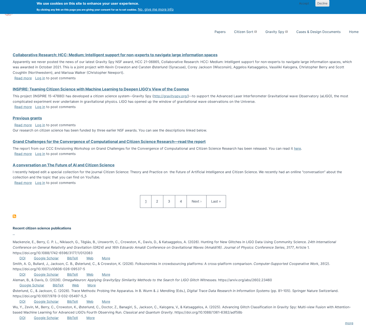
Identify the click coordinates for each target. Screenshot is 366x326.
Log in (40, 78)
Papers (220, 32)
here (297, 148)
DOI (22, 258)
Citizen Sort (243, 32)
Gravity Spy (274, 32)
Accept (304, 3)
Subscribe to (14, 216)
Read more (23, 78)
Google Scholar (46, 258)
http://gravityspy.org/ (171, 96)
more (349, 323)
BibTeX (72, 258)
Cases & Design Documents (318, 32)
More (106, 258)
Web (89, 258)
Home (354, 32)
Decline (322, 3)
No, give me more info (156, 9)
